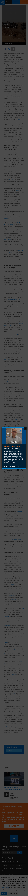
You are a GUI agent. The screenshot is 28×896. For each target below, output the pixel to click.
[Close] (25, 428)
